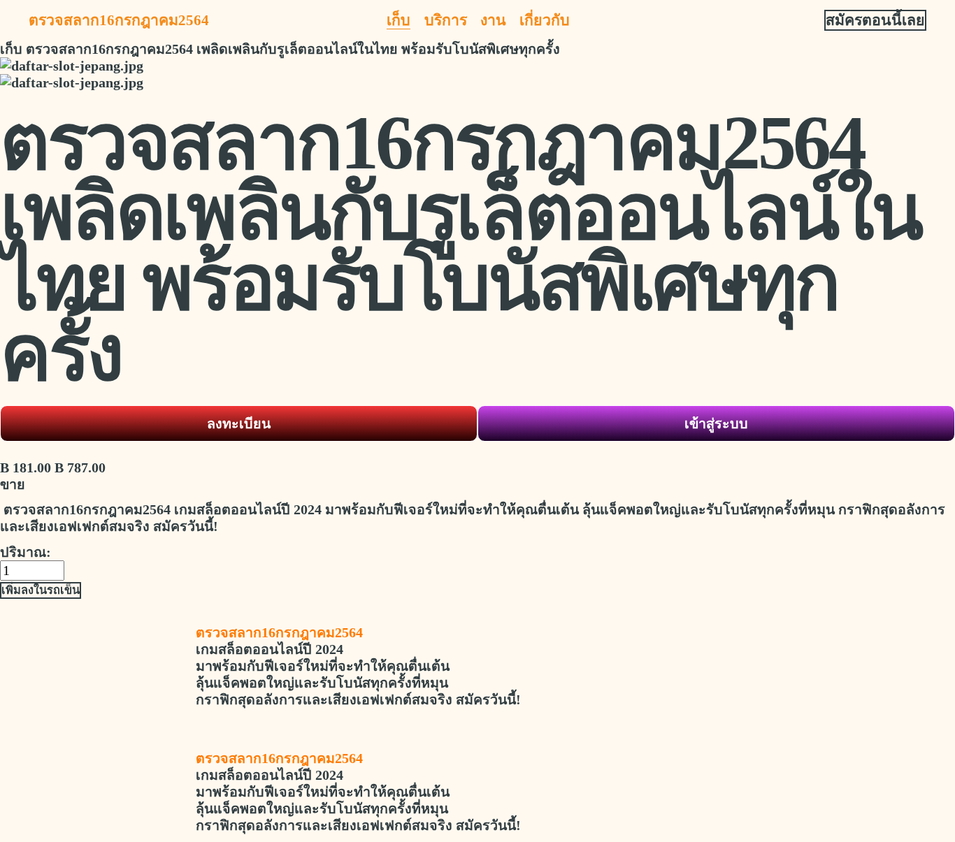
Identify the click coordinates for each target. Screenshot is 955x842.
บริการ (445, 20)
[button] (40, 590)
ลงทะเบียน (239, 423)
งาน (493, 20)
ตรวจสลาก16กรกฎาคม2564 (119, 20)
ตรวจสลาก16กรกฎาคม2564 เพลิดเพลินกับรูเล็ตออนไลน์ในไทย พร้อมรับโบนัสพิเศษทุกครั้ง (293, 49)
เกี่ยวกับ (544, 20)
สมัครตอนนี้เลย (875, 20)
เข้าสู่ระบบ (716, 423)
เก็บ (398, 20)
